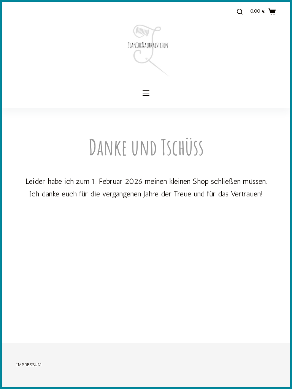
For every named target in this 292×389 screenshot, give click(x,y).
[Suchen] (240, 11)
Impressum (28, 364)
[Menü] (146, 93)
